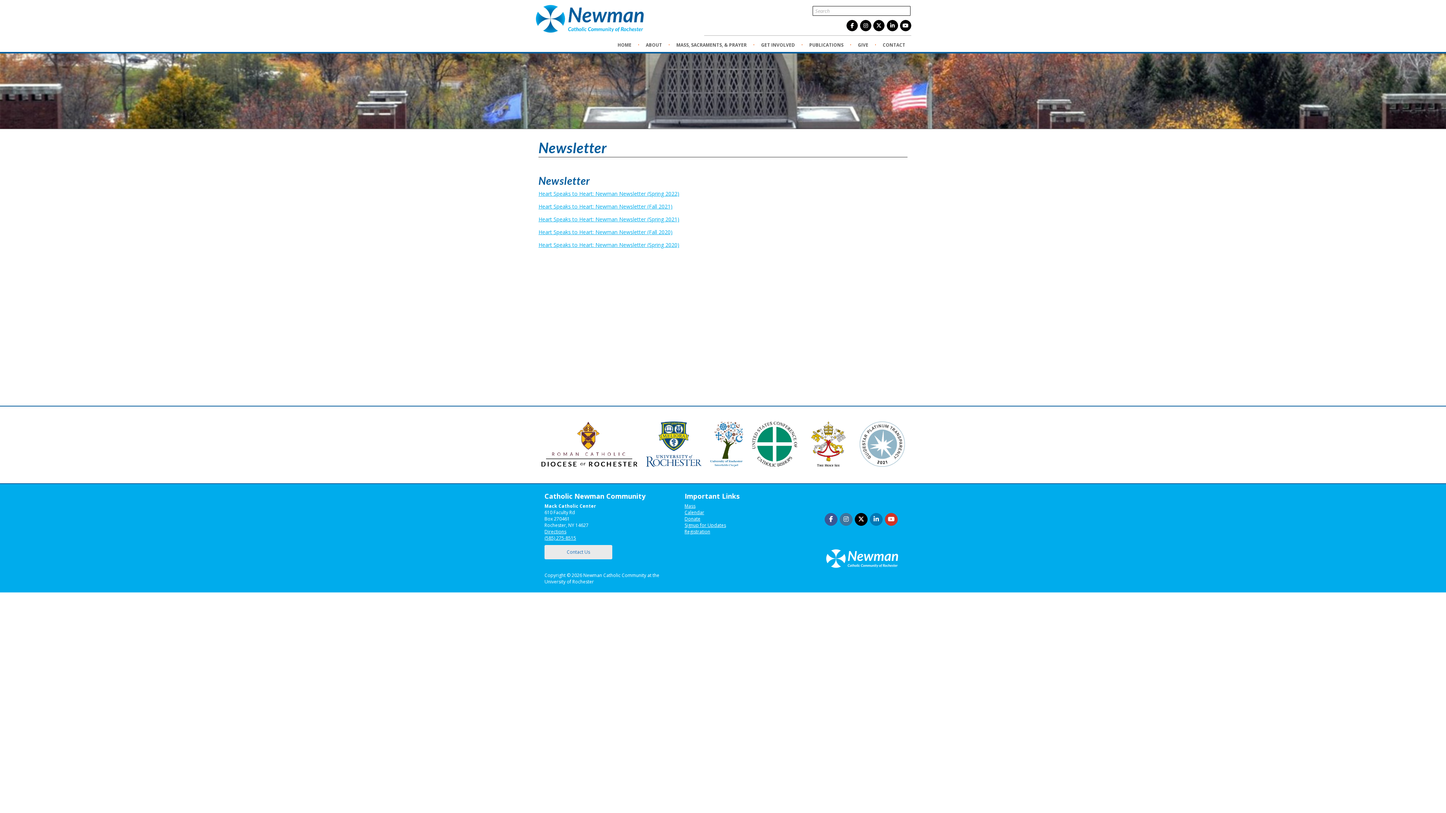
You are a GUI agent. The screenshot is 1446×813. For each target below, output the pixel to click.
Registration (697, 531)
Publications (826, 45)
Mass (690, 506)
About (654, 45)
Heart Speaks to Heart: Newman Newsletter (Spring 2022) (608, 193)
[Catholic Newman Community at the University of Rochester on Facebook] (852, 25)
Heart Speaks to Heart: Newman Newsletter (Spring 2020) (608, 244)
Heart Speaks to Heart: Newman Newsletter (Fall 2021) (605, 206)
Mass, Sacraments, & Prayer (711, 45)
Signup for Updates (705, 525)
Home (624, 45)
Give (863, 45)
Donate (692, 519)
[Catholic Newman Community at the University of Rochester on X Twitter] (879, 25)
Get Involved (778, 45)
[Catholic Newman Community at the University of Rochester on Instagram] (865, 25)
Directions (555, 531)
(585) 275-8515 (560, 538)
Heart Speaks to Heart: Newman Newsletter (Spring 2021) (608, 219)
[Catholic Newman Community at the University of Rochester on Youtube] (905, 25)
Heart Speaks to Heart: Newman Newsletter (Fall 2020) (605, 232)
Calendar (694, 512)
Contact (894, 45)
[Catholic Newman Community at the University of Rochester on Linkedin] (892, 25)
